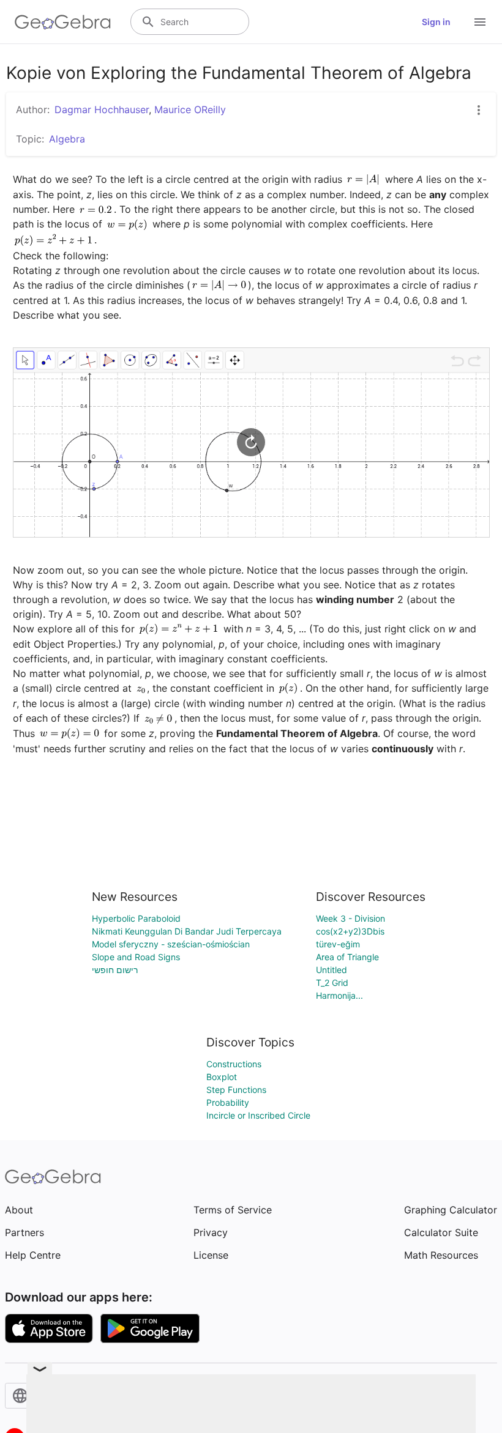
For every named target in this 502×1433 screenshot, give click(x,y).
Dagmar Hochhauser (101, 109)
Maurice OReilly (190, 109)
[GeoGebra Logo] (63, 22)
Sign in (436, 22)
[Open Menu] (480, 22)
